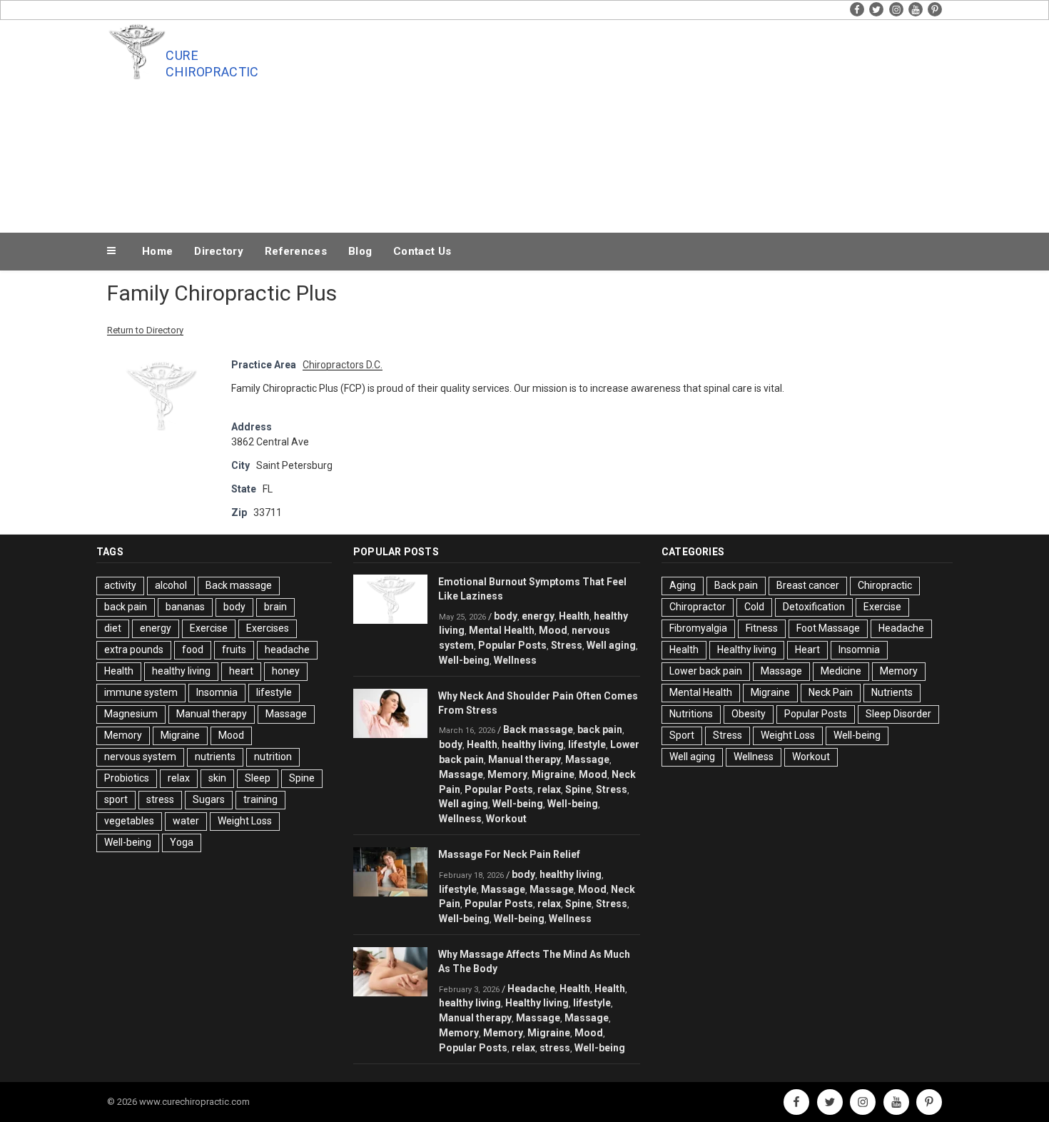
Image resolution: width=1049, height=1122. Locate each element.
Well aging (611, 645)
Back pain (736, 585)
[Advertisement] (668, 123)
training (260, 799)
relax (179, 778)
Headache (531, 988)
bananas (185, 606)
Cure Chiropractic (212, 63)
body (234, 606)
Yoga (181, 842)
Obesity (748, 713)
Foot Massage (828, 628)
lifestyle (274, 692)
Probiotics (126, 778)
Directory (218, 251)
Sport (681, 735)
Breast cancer (807, 585)
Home (157, 251)
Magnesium (131, 713)
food (192, 649)
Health (118, 671)
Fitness (762, 628)
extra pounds (133, 649)
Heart (807, 649)
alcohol (171, 585)
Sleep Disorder (898, 713)
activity (120, 585)
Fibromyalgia (698, 628)
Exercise (209, 628)
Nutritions (691, 713)
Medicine (841, 671)
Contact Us (422, 251)
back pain (125, 606)
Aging (682, 585)
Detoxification (814, 606)
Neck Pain (831, 692)
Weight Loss (245, 821)
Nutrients (892, 692)
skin (217, 778)
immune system (141, 692)
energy (155, 628)
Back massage (239, 585)
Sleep (257, 778)
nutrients (215, 756)
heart (241, 671)
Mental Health (501, 630)
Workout (506, 818)
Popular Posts (512, 645)
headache (287, 649)
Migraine (180, 735)
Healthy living (537, 1003)
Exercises (267, 628)
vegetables (129, 821)
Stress (566, 645)
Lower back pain (705, 671)
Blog (360, 251)
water (186, 821)
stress (160, 799)
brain (275, 606)
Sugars (209, 799)
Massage (286, 713)
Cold (754, 606)
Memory (123, 735)
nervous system (140, 756)
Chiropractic (885, 585)
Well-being (127, 842)
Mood (231, 735)
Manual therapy (211, 713)
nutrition (273, 756)
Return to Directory (145, 330)
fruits (234, 649)
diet (112, 628)
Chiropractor (697, 606)
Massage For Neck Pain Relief (509, 854)
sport (116, 799)
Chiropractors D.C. (342, 364)
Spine (302, 778)
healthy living (181, 671)
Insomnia (217, 692)
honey (286, 671)
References (296, 251)
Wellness (515, 660)
